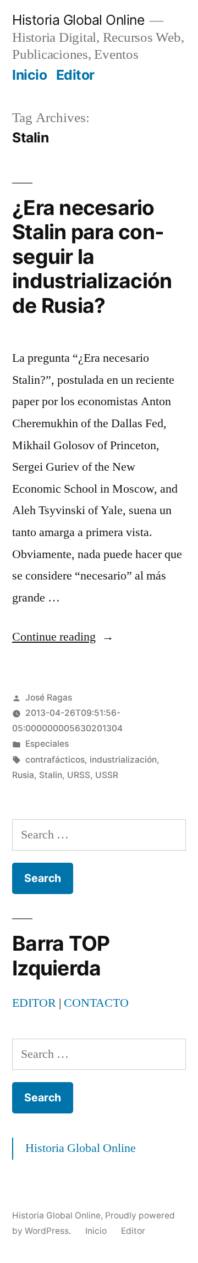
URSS (78, 775)
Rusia (23, 775)
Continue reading (63, 636)
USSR (106, 775)
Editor (75, 75)
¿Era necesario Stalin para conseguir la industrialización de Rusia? (92, 256)
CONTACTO (96, 1003)
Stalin (50, 775)
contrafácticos (55, 759)
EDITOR (34, 1003)
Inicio (29, 75)
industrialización (123, 759)
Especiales (47, 743)
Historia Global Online (78, 20)
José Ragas (48, 697)
